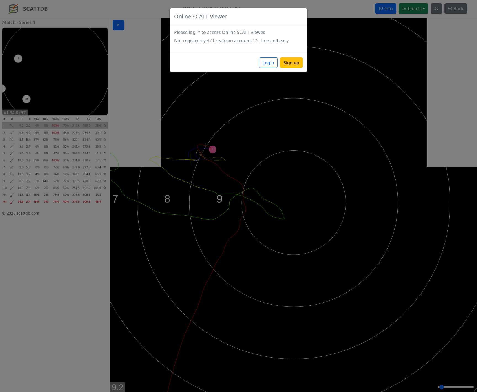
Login (268, 63)
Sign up (291, 63)
